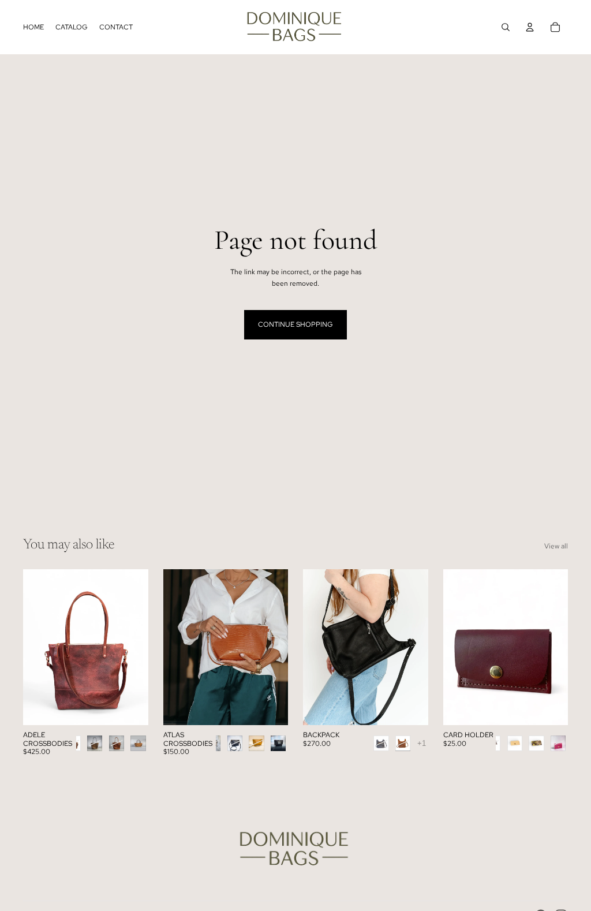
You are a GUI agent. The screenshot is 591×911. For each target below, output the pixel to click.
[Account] (530, 27)
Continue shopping (295, 324)
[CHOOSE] (130, 707)
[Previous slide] (176, 647)
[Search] (505, 27)
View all (556, 546)
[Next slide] (275, 647)
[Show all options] (421, 743)
